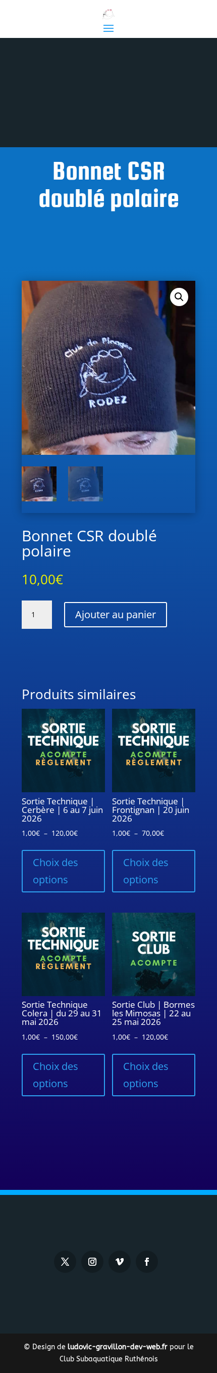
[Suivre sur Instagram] (92, 1262)
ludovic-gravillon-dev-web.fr (118, 1347)
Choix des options (55, 870)
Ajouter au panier (115, 614)
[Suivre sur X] (65, 1262)
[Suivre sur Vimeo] (119, 1262)
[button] (179, 297)
